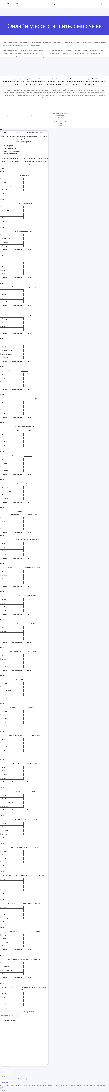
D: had (3, 529)
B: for (3, 743)
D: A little (4, 554)
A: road (4, 374)
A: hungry (4, 319)
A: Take (4, 599)
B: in (3, 266)
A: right (4, 907)
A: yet (3, 434)
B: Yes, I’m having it (7, 210)
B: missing (5, 882)
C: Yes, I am (5, 214)
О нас (37, 4)
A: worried (4, 711)
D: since (4, 750)
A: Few (4, 543)
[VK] (98, 4)
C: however (5, 830)
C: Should (4, 410)
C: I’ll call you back (7, 354)
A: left (3, 879)
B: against (4, 997)
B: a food (4, 463)
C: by (3, 270)
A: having (4, 851)
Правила (3, 1076)
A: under (4, 993)
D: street (4, 385)
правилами (13, 1079)
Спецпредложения (56, 4)
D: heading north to (7, 918)
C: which (4, 774)
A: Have (4, 402)
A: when (4, 739)
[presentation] (39, 4)
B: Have (4, 603)
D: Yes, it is (5, 218)
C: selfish (4, 718)
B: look (4, 631)
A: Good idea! (5, 487)
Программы (75, 4)
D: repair (4, 694)
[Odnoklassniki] (101, 4)
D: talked (4, 301)
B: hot (3, 322)
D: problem (5, 582)
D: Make (4, 610)
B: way (4, 378)
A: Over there (5, 235)
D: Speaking (5, 357)
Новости (67, 4)
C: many (4, 467)
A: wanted (4, 291)
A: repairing (5, 683)
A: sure (4, 571)
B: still (3, 438)
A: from (4, 655)
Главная (31, 4)
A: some (4, 459)
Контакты (45, 4)
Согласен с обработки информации (17, 1079)
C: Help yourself (6, 242)
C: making (4, 858)
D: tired (4, 329)
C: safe (4, 578)
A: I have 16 (5, 179)
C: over (4, 1000)
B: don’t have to (6, 799)
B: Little (4, 547)
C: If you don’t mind (7, 970)
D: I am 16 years (6, 190)
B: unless (4, 827)
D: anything (5, 470)
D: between (5, 666)
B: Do (3, 406)
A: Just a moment (6, 346)
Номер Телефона (29, 1012)
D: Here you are (6, 246)
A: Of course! (5, 963)
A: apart (4, 823)
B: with (4, 659)
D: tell (3, 638)
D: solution (5, 946)
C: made (4, 298)
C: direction (5, 382)
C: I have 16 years (7, 186)
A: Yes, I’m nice (6, 207)
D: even (4, 445)
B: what (4, 771)
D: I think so (5, 498)
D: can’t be (5, 806)
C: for (3, 525)
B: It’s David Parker (7, 350)
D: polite (4, 722)
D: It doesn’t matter (7, 974)
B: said (4, 294)
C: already (4, 441)
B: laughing (5, 854)
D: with (4, 273)
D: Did (3, 413)
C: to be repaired (6, 690)
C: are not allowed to (7, 802)
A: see (3, 627)
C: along (4, 914)
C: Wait (4, 606)
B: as (3, 521)
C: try (3, 634)
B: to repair (5, 687)
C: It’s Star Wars (6, 495)
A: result (4, 935)
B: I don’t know (6, 238)
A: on (3, 263)
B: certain (4, 575)
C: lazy (4, 326)
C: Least (4, 551)
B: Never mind (5, 966)
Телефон (3, 1073)
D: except (4, 834)
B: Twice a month (6, 491)
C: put (3, 886)
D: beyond (4, 1004)
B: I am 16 (4, 182)
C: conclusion (5, 942)
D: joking (4, 862)
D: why (4, 778)
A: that (3, 518)
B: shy (3, 715)
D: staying (4, 890)
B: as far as (5, 910)
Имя (1, 1012)
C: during (4, 746)
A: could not (5, 795)
